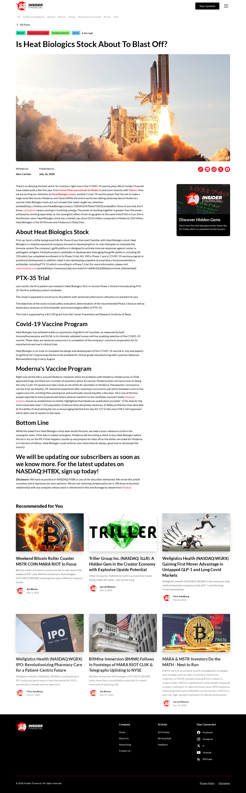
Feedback (163, 744)
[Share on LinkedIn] (207, 169)
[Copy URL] (200, 169)
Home (122, 732)
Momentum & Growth (89, 16)
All (18, 16)
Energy (71, 16)
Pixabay (126, 487)
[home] (29, 6)
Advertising (125, 744)
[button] (226, 6)
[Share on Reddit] (214, 169)
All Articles (164, 732)
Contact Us (125, 750)
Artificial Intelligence (34, 16)
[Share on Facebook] (227, 169)
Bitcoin (62, 16)
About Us (124, 738)
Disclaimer (224, 783)
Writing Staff (164, 738)
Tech (115, 16)
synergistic (29, 210)
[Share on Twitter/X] (220, 169)
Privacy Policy (207, 783)
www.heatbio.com (26, 268)
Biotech (51, 16)
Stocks (107, 16)
